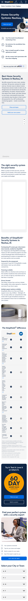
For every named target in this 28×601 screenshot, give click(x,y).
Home (3, 6)
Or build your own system (8, 28)
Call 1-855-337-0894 (14, 558)
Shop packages (14, 107)
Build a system (14, 502)
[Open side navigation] (2, 2)
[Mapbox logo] (5, 156)
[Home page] (9, 2)
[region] (14, 138)
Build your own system (14, 112)
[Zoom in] (24, 119)
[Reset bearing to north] (24, 124)
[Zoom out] (24, 122)
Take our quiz (14, 497)
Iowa (13, 6)
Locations (8, 6)
